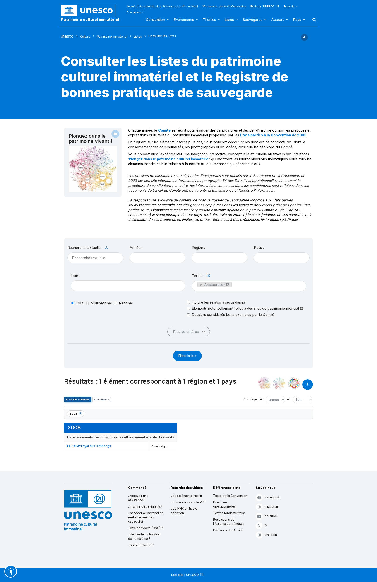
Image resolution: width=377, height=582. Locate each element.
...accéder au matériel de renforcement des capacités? (146, 517)
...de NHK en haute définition (184, 511)
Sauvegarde (252, 19)
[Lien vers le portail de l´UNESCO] (90, 10)
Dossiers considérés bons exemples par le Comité (233, 315)
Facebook (272, 497)
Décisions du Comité (228, 530)
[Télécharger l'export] (307, 386)
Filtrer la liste (187, 356)
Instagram (272, 506)
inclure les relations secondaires (218, 302)
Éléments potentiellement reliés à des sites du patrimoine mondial (246, 308)
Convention (155, 19)
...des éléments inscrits (187, 496)
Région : (198, 247)
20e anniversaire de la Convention (224, 6)
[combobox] (157, 257)
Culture (85, 36)
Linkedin (271, 534)
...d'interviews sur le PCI (188, 502)
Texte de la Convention (230, 496)
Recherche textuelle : (85, 247)
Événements (184, 19)
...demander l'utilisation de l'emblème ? (144, 536)
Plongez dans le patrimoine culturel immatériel (169, 159)
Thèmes (209, 19)
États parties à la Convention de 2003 (273, 135)
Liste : (75, 275)
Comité (164, 130)
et (288, 399)
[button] (304, 39)
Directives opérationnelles (224, 504)
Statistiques (101, 399)
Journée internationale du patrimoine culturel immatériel (162, 6)
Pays (297, 19)
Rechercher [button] (313, 19)
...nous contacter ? (141, 545)
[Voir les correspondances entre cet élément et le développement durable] (294, 383)
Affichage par (252, 399)
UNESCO (67, 36)
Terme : (199, 275)
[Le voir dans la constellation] (264, 383)
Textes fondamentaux (229, 513)
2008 (76, 414)
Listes (229, 19)
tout (79, 303)
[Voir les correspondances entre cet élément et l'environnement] (279, 383)
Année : (136, 247)
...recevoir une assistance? (138, 498)
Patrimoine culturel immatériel (90, 19)
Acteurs (277, 19)
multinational (101, 303)
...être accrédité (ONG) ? (145, 528)
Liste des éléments (77, 399)
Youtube (271, 516)
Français (289, 6)
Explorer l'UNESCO (262, 6)
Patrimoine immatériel (112, 36)
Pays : (259, 247)
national (126, 303)
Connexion (134, 12)
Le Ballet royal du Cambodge (89, 446)
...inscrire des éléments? (145, 506)
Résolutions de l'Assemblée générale (229, 522)
